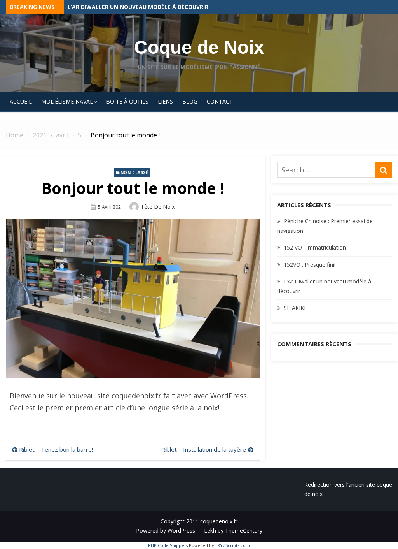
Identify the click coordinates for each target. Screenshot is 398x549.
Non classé (134, 172)
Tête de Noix (158, 206)
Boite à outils (127, 101)
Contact (220, 101)
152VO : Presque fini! (97, 7)
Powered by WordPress (165, 530)
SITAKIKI (294, 307)
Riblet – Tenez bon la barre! (56, 449)
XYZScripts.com (234, 545)
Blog (189, 101)
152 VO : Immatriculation (315, 247)
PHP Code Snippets (168, 545)
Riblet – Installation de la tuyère (203, 449)
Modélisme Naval (67, 101)
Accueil (21, 101)
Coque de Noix (199, 47)
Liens (165, 101)
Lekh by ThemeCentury (233, 530)
